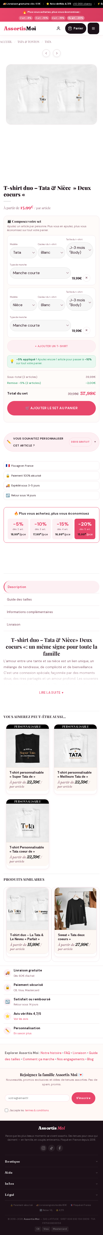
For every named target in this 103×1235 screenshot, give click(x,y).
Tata (48, 41)
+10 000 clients (82, 3)
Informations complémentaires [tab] (30, 612)
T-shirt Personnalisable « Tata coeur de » (27, 849)
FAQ (67, 1053)
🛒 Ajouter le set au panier (51, 408)
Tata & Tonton (28, 41)
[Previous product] (57, 53)
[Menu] (93, 28)
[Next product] (46, 53)
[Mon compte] (58, 28)
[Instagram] (43, 1148)
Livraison (79, 1053)
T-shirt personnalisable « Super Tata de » (27, 774)
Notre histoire (51, 1053)
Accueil (6, 41)
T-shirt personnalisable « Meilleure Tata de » (74, 774)
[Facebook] (59, 1148)
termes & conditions (37, 1110)
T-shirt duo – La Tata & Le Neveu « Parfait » (26, 937)
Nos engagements (71, 1059)
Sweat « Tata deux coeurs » (71, 937)
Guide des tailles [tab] (19, 599)
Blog (90, 1059)
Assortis (20, 28)
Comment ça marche (38, 1059)
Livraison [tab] (13, 624)
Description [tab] (17, 587)
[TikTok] (51, 1148)
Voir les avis (21, 1019)
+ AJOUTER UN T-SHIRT (51, 346)
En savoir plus (23, 1033)
